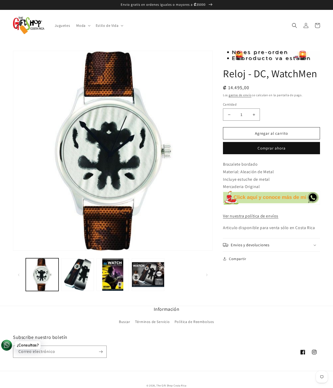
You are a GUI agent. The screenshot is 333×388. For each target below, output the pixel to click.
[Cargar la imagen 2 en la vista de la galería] (77, 274)
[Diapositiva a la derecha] (207, 274)
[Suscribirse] (100, 352)
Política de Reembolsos (194, 321)
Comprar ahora (272, 148)
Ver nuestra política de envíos (250, 216)
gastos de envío (240, 95)
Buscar (124, 321)
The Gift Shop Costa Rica (171, 385)
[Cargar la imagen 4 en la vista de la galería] (148, 274)
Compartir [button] (237, 258)
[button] (82, 25)
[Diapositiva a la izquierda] (18, 274)
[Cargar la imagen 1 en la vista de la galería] (42, 274)
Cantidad (229, 104)
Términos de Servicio (152, 321)
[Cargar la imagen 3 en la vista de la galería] (113, 274)
